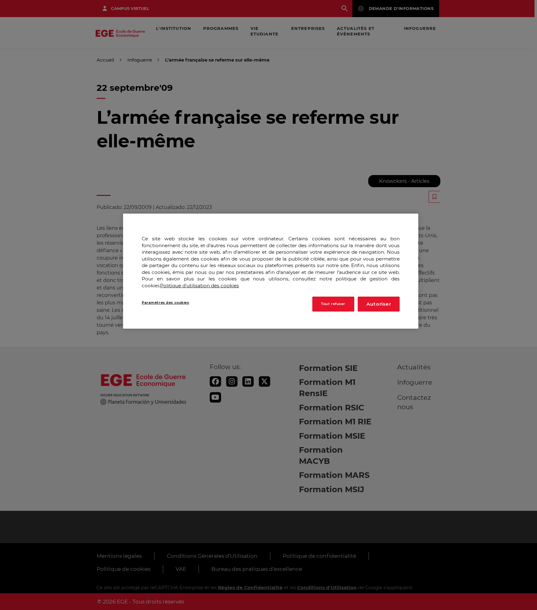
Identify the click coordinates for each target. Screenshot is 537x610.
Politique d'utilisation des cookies (199, 286)
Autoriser (378, 304)
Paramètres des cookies (165, 302)
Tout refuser (333, 304)
